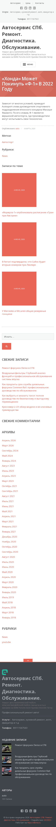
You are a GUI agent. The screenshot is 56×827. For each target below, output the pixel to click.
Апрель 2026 (9, 440)
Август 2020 (8, 556)
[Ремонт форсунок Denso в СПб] (6, 748)
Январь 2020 (9, 592)
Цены (28, 3)
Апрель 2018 (9, 607)
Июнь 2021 (8, 506)
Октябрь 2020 (9, 546)
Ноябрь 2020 (9, 541)
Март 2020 (8, 582)
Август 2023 (8, 465)
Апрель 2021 (9, 516)
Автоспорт (8, 142)
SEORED (47, 820)
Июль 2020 (8, 561)
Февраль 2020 (9, 587)
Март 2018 (8, 612)
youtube (6, 642)
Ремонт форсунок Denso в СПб (18, 367)
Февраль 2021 (9, 526)
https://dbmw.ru (34, 822)
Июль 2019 (8, 597)
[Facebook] (21, 8)
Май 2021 (7, 511)
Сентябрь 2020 (10, 551)
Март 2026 (8, 445)
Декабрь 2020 (9, 536)
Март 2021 (8, 521)
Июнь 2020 (8, 566)
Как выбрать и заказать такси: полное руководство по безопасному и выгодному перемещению (25, 398)
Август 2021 (8, 496)
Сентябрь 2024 (10, 450)
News (5, 155)
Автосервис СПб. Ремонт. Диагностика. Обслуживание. (28, 818)
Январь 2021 (9, 531)
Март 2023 (8, 480)
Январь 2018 (9, 617)
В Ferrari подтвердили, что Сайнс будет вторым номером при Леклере (23, 263)
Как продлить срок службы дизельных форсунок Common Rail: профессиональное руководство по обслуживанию (25, 387)
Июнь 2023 (8, 470)
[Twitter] (25, 8)
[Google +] (34, 8)
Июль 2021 (8, 501)
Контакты (39, 3)
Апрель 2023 (9, 475)
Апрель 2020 (9, 577)
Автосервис (15, 3)
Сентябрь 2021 (10, 491)
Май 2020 (7, 572)
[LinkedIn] (30, 8)
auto (17, 128)
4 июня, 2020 (19, 190)
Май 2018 (7, 602)
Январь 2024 (9, 460)
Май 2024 (7, 455)
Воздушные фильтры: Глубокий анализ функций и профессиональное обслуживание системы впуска (27, 376)
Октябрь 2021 (9, 486)
